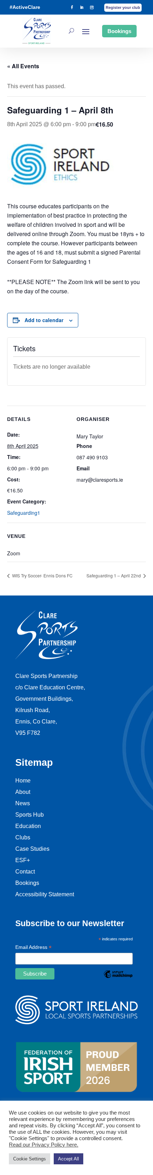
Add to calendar (44, 320)
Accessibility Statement (44, 894)
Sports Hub (29, 815)
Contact (25, 872)
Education (28, 826)
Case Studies (32, 849)
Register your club (123, 7)
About (22, 792)
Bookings (119, 31)
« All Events (23, 66)
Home (23, 781)
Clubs (22, 837)
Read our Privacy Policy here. (43, 1145)
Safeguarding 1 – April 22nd (114, 575)
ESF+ (22, 860)
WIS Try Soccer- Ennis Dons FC (42, 575)
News (22, 803)
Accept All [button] (68, 1158)
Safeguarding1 (23, 512)
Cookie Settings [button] (29, 1158)
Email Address (33, 948)
